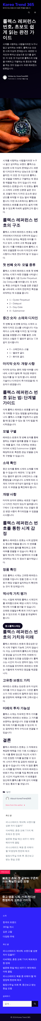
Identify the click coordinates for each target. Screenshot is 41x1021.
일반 (8, 792)
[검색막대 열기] (29, 12)
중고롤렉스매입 (12, 626)
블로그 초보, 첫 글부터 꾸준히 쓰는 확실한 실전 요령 (20, 879)
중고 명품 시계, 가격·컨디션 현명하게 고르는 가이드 (19, 898)
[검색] (35, 1004)
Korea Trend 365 (18, 4)
